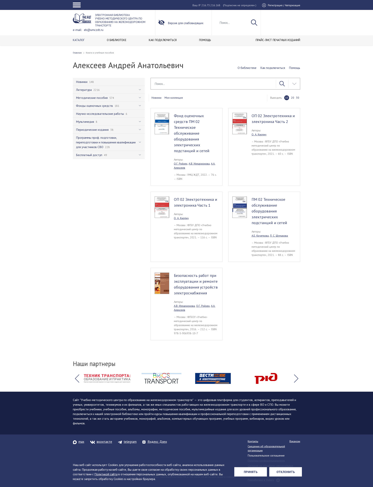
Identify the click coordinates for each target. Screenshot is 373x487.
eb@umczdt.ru (93, 30)
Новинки (156, 97)
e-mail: (77, 30)
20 (292, 97)
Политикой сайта (106, 474)
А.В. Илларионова (199, 163)
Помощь (294, 68)
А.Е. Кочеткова (260, 235)
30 (297, 97)
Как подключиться (272, 68)
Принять (251, 472)
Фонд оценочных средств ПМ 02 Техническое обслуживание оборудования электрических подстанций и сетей (191, 133)
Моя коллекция (174, 97)
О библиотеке (247, 68)
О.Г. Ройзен (180, 163)
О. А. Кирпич (259, 134)
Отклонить (285, 472)
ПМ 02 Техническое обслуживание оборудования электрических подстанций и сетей (269, 211)
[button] (77, 378)
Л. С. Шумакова (279, 235)
